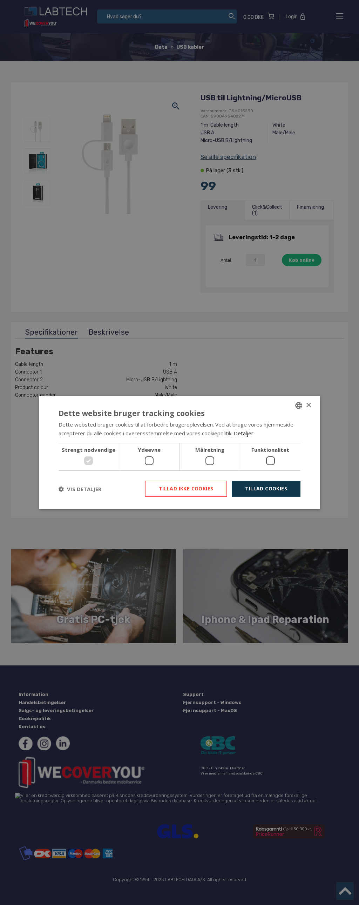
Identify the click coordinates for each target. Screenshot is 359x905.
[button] (80, 489)
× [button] (308, 405)
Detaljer (243, 433)
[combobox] (298, 405)
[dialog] (179, 452)
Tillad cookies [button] (266, 488)
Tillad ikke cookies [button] (186, 488)
